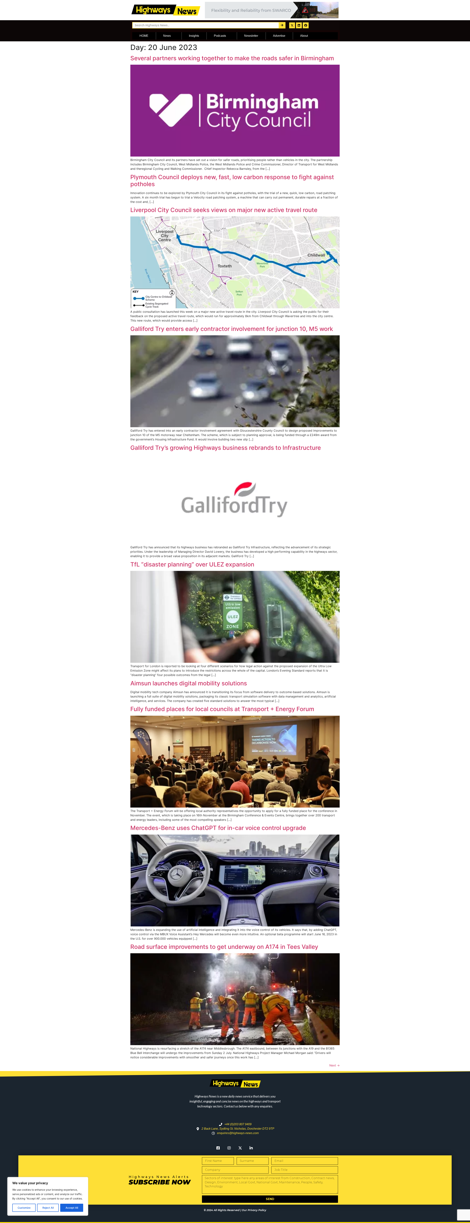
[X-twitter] (292, 25)
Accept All (72, 1207)
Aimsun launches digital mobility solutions (188, 683)
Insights (194, 35)
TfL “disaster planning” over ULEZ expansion (192, 564)
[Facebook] (306, 25)
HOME (144, 35)
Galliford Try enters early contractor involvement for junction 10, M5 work (231, 328)
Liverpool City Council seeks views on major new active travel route (223, 210)
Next (334, 1065)
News (167, 35)
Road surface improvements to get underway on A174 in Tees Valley (224, 946)
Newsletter (251, 35)
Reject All (48, 1207)
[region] (47, 1196)
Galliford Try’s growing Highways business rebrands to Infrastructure (225, 447)
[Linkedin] (299, 25)
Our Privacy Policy (254, 1210)
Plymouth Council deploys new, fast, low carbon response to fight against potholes (232, 180)
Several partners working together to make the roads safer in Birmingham (232, 58)
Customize (24, 1207)
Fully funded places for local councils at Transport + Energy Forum (222, 709)
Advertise (279, 35)
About (304, 35)
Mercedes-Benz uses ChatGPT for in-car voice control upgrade (218, 827)
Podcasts (220, 35)
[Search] (282, 25)
